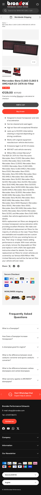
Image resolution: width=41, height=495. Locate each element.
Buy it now (20, 111)
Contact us (9, 421)
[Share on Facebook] (14, 266)
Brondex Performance (14, 490)
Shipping (20, 96)
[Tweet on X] (9, 266)
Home (4, 23)
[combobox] (20, 10)
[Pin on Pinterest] (18, 266)
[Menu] (3, 4)
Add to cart (20, 105)
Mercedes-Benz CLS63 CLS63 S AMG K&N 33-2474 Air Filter (19, 25)
